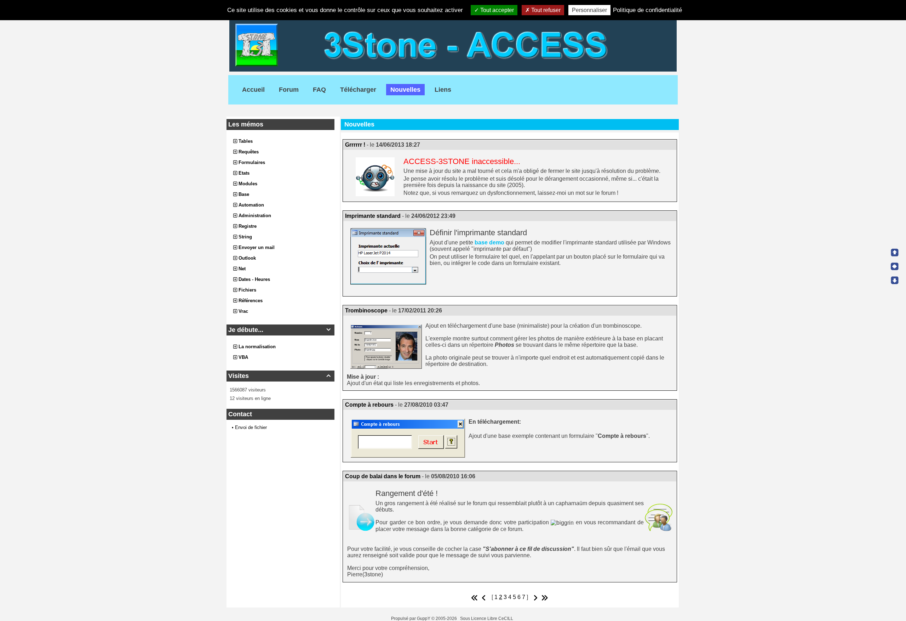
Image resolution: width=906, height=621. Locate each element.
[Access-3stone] (453, 44)
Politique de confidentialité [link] (647, 10)
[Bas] (894, 280)
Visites (279, 375)
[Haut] (894, 252)
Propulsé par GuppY (411, 618)
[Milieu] (894, 266)
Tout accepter (496, 10)
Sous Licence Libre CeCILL (487, 618)
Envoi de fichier (251, 427)
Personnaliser (589, 10)
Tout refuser (545, 10)
